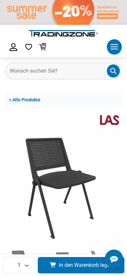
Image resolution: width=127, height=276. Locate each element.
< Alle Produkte (24, 100)
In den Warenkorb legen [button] (86, 265)
